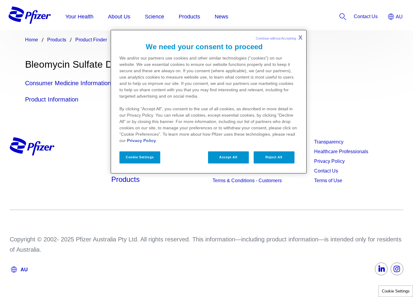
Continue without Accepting (279, 37)
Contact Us (326, 170)
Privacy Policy (329, 161)
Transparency (328, 141)
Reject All (273, 157)
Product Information (51, 99)
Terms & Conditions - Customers (247, 180)
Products (125, 179)
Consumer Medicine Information (68, 83)
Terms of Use (328, 180)
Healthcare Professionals (341, 151)
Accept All (228, 157)
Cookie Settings (396, 291)
